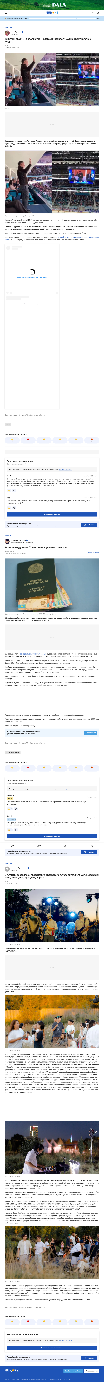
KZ (93, 13)
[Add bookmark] (92, 846)
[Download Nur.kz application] (52, 5)
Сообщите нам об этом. (36, 415)
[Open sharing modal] (65, 846)
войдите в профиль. (65, 469)
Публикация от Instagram (32, 304)
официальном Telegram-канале (33, 654)
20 (12, 769)
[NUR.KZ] (52, 12)
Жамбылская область (12, 752)
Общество (8, 27)
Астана (7, 425)
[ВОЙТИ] (98, 13)
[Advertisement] (52, 124)
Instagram (90, 525)
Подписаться (91, 732)
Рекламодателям (92, 1371)
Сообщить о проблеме (73, 1371)
